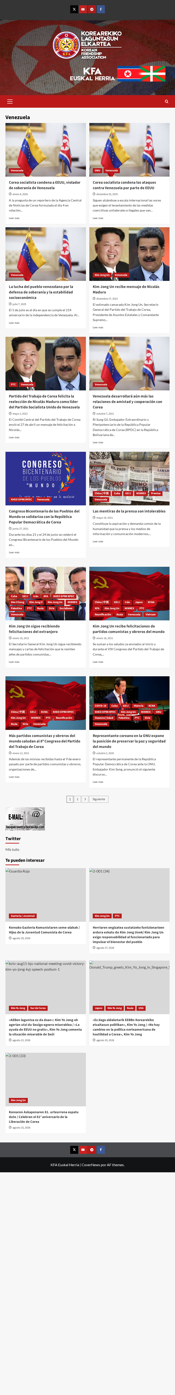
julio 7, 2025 (19, 304)
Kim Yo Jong (18, 1008)
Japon (139, 602)
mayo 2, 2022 (20, 414)
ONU (97, 170)
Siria (51, 608)
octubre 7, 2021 (105, 414)
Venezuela (17, 170)
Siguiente (99, 799)
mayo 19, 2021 (104, 518)
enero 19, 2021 (21, 638)
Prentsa (155, 493)
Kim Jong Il (35, 602)
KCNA (151, 602)
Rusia (40, 608)
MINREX (141, 493)
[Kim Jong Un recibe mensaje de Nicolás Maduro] (129, 254)
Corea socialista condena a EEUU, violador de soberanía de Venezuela (44, 185)
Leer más (14, 218)
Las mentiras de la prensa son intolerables (129, 511)
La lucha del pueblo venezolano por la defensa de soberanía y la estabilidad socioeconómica (41, 292)
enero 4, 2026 (20, 194)
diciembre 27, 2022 (107, 299)
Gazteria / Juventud (23, 916)
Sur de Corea (38, 1008)
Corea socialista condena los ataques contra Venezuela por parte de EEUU (124, 185)
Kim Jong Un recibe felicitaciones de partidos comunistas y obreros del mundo (129, 629)
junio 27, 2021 (20, 529)
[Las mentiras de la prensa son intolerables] (129, 478)
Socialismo (65, 608)
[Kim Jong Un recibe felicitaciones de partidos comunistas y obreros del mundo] (129, 593)
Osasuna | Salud (104, 718)
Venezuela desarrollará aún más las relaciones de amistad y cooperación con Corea (127, 402)
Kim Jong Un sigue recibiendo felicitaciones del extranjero (34, 629)
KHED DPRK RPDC (21, 500)
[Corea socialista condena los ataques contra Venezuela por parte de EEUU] (129, 150)
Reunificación (103, 615)
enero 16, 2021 (104, 638)
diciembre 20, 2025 (107, 194)
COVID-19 (100, 706)
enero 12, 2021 (21, 753)
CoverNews (91, 1164)
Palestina (16, 608)
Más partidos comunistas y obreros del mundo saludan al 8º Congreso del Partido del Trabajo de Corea (44, 741)
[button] (10, 101)
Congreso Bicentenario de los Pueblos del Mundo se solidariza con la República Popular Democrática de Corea (44, 517)
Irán (35, 596)
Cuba (117, 493)
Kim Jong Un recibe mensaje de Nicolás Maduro (126, 289)
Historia (138, 706)
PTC (13, 385)
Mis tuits (12, 849)
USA (141, 1008)
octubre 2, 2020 (105, 753)
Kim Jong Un (102, 275)
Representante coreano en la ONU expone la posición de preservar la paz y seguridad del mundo (129, 741)
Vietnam (151, 615)
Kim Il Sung (17, 602)
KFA (46, 596)
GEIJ (128, 493)
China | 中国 (102, 493)
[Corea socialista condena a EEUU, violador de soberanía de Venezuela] (45, 150)
